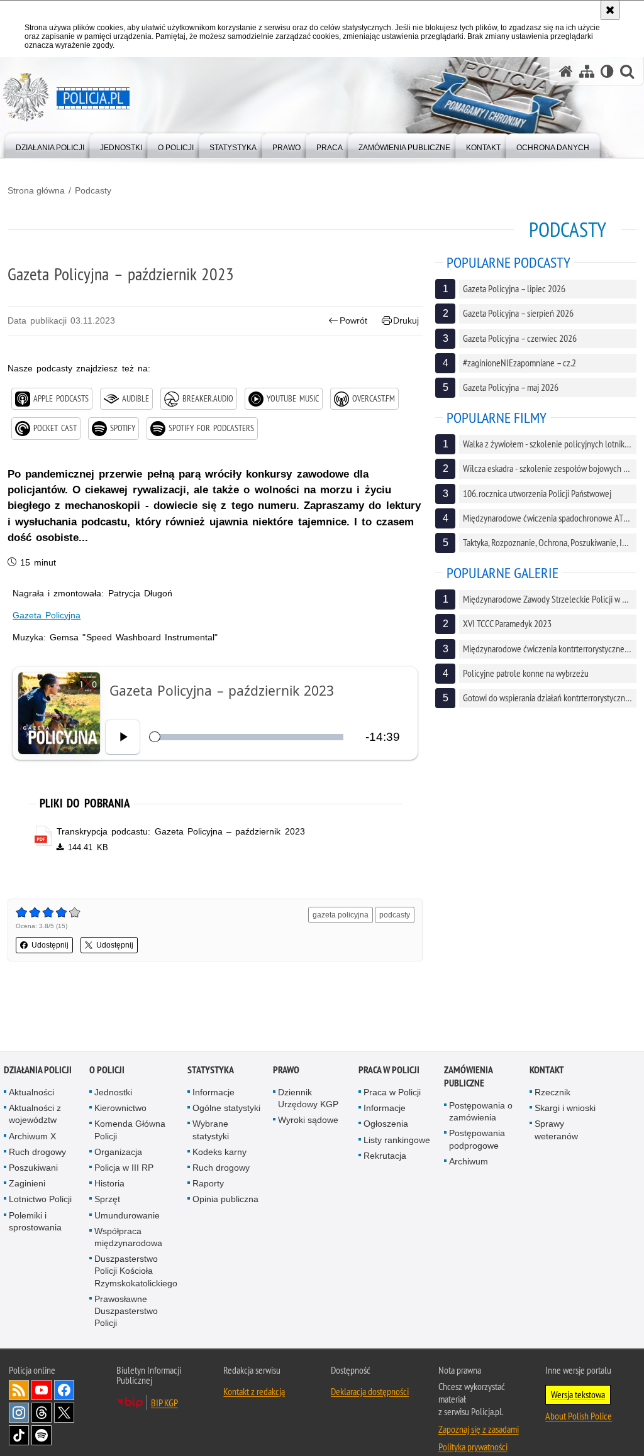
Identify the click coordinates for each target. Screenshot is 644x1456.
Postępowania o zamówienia (481, 1111)
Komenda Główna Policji (129, 1130)
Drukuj (406, 320)
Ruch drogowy (37, 1152)
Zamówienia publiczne (468, 1076)
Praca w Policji (388, 1069)
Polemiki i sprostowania (35, 1221)
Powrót (353, 320)
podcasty (394, 915)
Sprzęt (107, 1200)
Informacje (213, 1092)
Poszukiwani (33, 1168)
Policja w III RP (123, 1168)
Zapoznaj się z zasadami (478, 1429)
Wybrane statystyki (210, 1130)
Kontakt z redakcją (254, 1391)
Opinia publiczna (225, 1200)
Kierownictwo (120, 1108)
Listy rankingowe (397, 1140)
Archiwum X (32, 1136)
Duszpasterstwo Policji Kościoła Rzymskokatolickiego (135, 1271)
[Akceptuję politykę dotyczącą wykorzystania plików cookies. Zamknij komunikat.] (610, 10)
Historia (109, 1183)
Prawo (286, 1069)
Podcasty (93, 190)
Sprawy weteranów (556, 1130)
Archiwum (468, 1161)
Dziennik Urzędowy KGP (308, 1098)
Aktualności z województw (35, 1114)
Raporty (208, 1183)
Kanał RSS (19, 1390)
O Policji (107, 1069)
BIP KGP (164, 1402)
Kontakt (547, 1069)
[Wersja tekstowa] (607, 71)
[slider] (248, 737)
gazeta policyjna (341, 915)
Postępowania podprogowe (477, 1140)
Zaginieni (27, 1183)
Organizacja (118, 1152)
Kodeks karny (219, 1152)
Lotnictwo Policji (40, 1200)
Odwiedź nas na (41, 1390)
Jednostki (113, 1092)
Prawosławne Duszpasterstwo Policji (126, 1311)
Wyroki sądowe (308, 1120)
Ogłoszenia (386, 1124)
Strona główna (36, 190)
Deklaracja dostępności (370, 1391)
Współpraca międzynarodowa (128, 1237)
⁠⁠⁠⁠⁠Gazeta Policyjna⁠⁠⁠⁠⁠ (46, 615)
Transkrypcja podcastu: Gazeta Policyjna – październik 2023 (180, 831)
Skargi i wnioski (565, 1108)
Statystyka (210, 1069)
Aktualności (31, 1092)
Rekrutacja (385, 1156)
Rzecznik (552, 1092)
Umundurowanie (127, 1215)
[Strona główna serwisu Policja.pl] (566, 71)
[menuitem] (50, 144)
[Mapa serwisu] (586, 71)
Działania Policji (38, 1069)
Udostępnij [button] (50, 945)
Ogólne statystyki (226, 1108)
